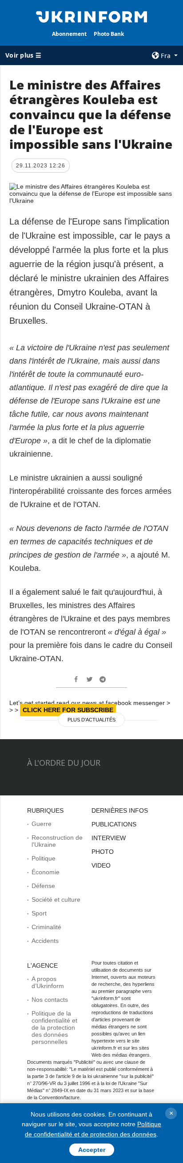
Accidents (45, 940)
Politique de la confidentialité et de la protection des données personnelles (54, 1027)
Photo (103, 851)
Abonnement (69, 34)
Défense (43, 885)
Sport (39, 913)
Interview (109, 837)
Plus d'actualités (91, 719)
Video (101, 865)
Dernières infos (120, 810)
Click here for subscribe (68, 709)
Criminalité (46, 926)
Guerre (42, 823)
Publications (114, 824)
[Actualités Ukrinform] (91, 16)
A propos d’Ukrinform (48, 982)
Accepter (91, 1149)
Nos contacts (50, 999)
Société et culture (56, 899)
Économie (46, 872)
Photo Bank (109, 34)
